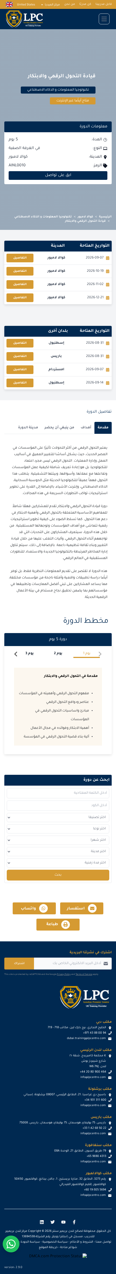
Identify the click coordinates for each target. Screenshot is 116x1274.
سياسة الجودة (30, 1242)
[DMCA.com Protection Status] (58, 1256)
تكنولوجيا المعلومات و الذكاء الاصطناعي (43, 217)
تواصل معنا (103, 1242)
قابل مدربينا (103, 4)
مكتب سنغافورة (98, 1145)
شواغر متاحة (68, 1247)
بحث (58, 875)
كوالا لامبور (85, 217)
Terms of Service (84, 974)
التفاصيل (20, 258)
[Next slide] (16, 654)
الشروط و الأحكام (81, 1242)
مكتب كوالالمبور (99, 1174)
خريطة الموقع (48, 1247)
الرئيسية (105, 217)
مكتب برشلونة (100, 1089)
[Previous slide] (99, 654)
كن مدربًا (85, 4)
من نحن (69, 4)
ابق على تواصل (58, 175)
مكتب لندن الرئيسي (96, 1050)
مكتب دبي (104, 1022)
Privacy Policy (64, 974)
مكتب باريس (101, 1117)
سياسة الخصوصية (55, 1242)
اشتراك (19, 963)
